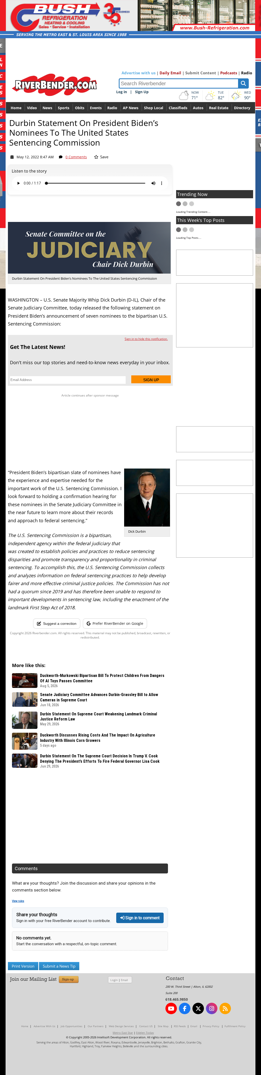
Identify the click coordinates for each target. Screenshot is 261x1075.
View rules (18, 901)
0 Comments (76, 156)
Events (96, 107)
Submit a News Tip (59, 966)
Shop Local (153, 107)
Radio (246, 72)
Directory (242, 107)
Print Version (23, 966)
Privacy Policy (211, 1026)
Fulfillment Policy (235, 1026)
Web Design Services (121, 1026)
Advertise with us (138, 72)
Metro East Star (123, 1033)
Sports (63, 107)
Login (114, 980)
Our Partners (95, 1026)
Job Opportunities (71, 1026)
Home (16, 107)
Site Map (163, 1026)
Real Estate (218, 107)
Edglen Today (145, 1033)
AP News (130, 107)
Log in (121, 91)
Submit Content (200, 72)
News (47, 107)
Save (103, 156)
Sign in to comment (142, 917)
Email (124, 980)
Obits (79, 107)
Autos (198, 107)
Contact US (145, 1026)
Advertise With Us (44, 1026)
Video (32, 107)
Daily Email (170, 72)
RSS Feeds (180, 1026)
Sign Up (142, 91)
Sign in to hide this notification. (146, 339)
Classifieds (178, 107)
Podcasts (228, 72)
